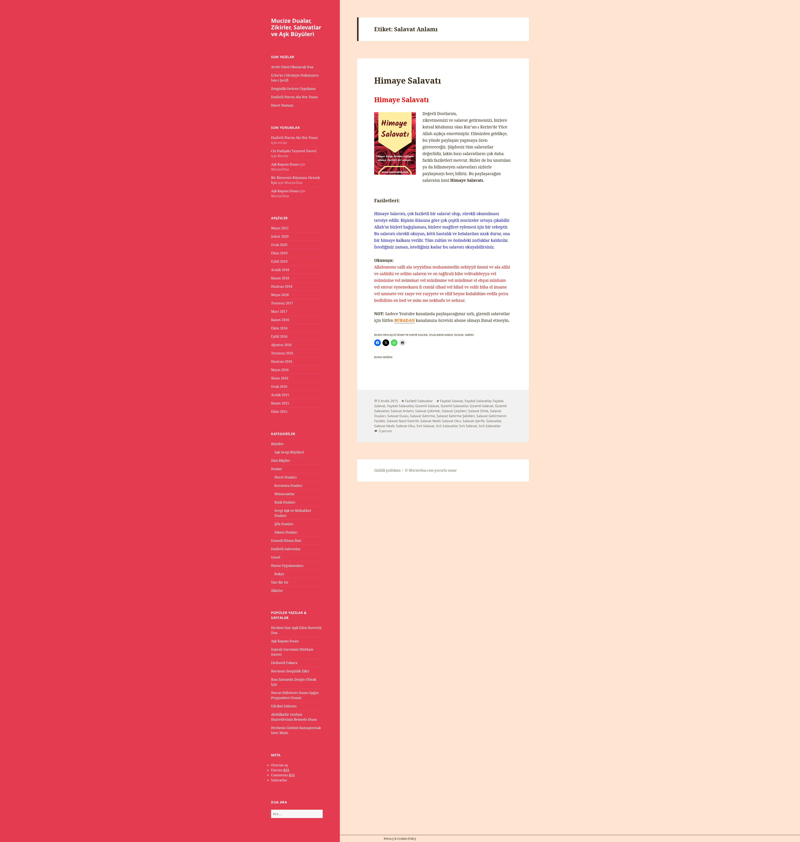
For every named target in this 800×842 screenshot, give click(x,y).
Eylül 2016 (279, 336)
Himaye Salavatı (407, 80)
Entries (280, 770)
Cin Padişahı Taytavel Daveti (293, 151)
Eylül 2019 (279, 261)
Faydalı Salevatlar (400, 406)
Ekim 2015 (279, 411)
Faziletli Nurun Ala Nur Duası (294, 97)
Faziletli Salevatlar (286, 549)
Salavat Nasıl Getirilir (403, 421)
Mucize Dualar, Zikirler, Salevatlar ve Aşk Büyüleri (296, 27)
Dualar (276, 469)
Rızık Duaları (284, 502)
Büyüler (277, 444)
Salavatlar (279, 780)
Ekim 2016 (279, 328)
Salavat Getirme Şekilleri (456, 416)
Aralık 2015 (280, 395)
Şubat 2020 (280, 236)
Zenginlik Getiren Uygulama (293, 88)
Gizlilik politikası (387, 470)
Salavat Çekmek (427, 411)
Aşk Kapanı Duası (285, 164)
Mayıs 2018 (280, 294)
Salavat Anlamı (402, 411)
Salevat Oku (405, 426)
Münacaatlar (284, 494)
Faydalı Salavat (451, 401)
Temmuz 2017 (282, 303)
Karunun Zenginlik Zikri (290, 671)
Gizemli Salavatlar (454, 406)
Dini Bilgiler (280, 460)
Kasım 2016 (280, 319)
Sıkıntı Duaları (286, 532)
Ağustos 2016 (281, 345)
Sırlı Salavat (425, 426)
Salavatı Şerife (473, 421)
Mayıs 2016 (280, 370)
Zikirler (277, 590)
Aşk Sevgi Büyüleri (289, 452)
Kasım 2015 (280, 403)
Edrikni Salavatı (283, 706)
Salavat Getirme (422, 416)
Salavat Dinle (478, 411)
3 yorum (385, 431)
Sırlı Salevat (468, 426)
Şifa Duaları (283, 524)
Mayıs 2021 (280, 228)
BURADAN (404, 320)
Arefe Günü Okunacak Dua (292, 67)
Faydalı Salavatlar (478, 401)
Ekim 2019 (279, 253)
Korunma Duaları (288, 485)
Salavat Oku (451, 421)
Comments (283, 775)
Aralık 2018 (280, 269)
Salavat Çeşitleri (454, 411)
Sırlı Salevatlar (490, 426)
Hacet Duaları (285, 477)
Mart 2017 (279, 311)
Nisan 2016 (279, 378)
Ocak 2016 (279, 386)
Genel (275, 557)
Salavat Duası (397, 416)
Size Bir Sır (280, 582)
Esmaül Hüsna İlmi (286, 540)
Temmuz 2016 (282, 353)
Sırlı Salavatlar (447, 426)
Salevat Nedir (384, 426)
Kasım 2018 (280, 278)
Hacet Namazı (282, 105)
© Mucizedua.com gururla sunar (431, 470)
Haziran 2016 (281, 361)
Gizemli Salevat (481, 406)
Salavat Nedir (430, 421)
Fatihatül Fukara (284, 662)
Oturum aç (279, 765)
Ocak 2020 (279, 244)
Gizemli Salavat (427, 406)
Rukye (279, 574)
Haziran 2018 (281, 286)
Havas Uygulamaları (287, 565)
